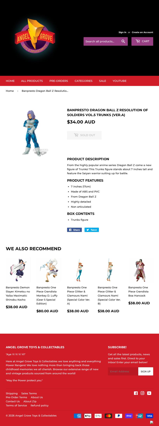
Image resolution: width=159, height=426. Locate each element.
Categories (83, 81)
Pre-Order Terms (16, 397)
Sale (102, 81)
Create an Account (142, 32)
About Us (37, 397)
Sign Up (146, 371)
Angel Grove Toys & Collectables (36, 415)
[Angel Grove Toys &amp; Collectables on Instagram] (142, 393)
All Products (32, 81)
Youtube (119, 81)
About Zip (29, 401)
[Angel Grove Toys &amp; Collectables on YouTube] (149, 393)
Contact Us (13, 401)
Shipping (12, 393)
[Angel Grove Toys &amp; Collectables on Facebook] (136, 393)
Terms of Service (16, 405)
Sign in (122, 32)
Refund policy (39, 405)
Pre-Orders (58, 81)
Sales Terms (29, 393)
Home (10, 81)
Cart (145, 41)
